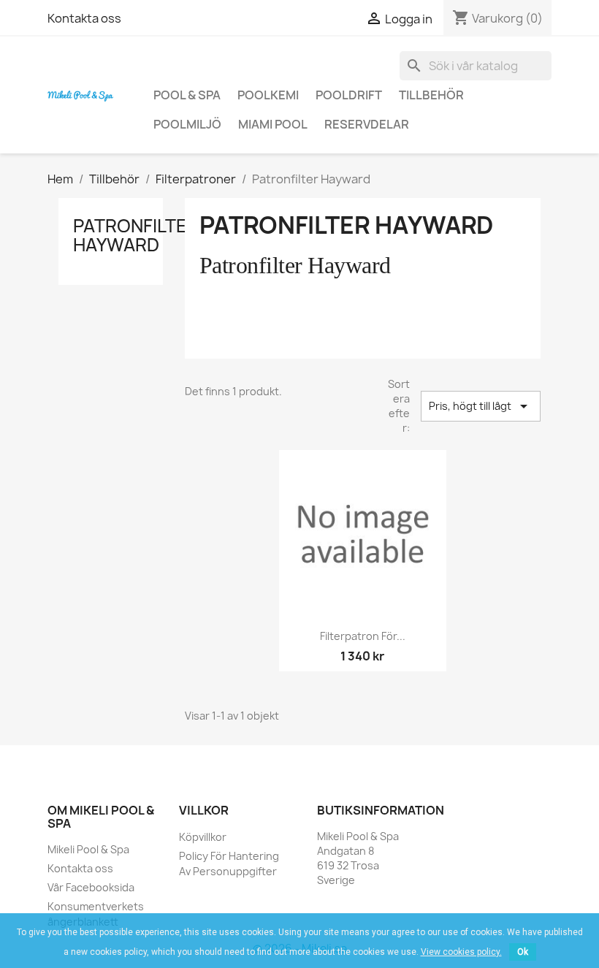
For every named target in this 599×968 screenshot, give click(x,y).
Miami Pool (273, 124)
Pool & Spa (187, 95)
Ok (522, 952)
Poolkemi (268, 95)
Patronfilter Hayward (136, 235)
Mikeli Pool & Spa (88, 849)
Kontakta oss (84, 18)
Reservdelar (366, 124)
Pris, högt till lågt (481, 406)
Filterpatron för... (362, 636)
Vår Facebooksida (90, 887)
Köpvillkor (202, 837)
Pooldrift (349, 95)
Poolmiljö (187, 124)
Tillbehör (431, 95)
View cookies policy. (461, 952)
